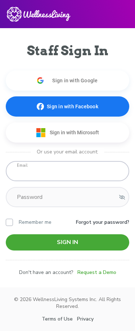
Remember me (35, 222)
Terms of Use (57, 318)
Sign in (67, 242)
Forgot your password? (102, 222)
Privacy (85, 318)
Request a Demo (96, 272)
